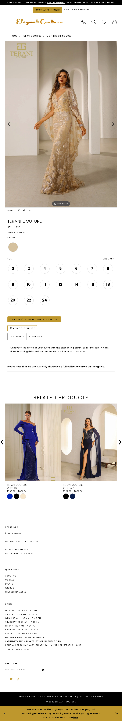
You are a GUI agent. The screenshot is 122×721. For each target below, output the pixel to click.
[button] (7, 22)
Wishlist (10, 588)
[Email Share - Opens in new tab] (29, 210)
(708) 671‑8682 (14, 533)
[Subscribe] (43, 669)
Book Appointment (19, 649)
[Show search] (94, 22)
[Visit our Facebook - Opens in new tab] (6, 679)
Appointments (56, 2)
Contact (10, 580)
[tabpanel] (61, 124)
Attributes (35, 336)
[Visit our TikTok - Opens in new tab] (18, 679)
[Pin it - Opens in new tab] (24, 210)
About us (10, 576)
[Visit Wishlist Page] (104, 22)
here (75, 717)
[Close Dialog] (5, 713)
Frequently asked (15, 592)
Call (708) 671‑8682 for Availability (34, 319)
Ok (117, 713)
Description (17, 336)
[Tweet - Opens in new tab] (19, 210)
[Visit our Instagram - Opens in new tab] (11, 679)
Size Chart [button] (108, 258)
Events (9, 584)
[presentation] (33, 442)
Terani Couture (32, 35)
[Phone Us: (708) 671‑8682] (83, 22)
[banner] (39, 22)
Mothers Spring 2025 (59, 35)
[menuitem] (7, 22)
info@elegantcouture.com (21, 541)
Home (14, 35)
